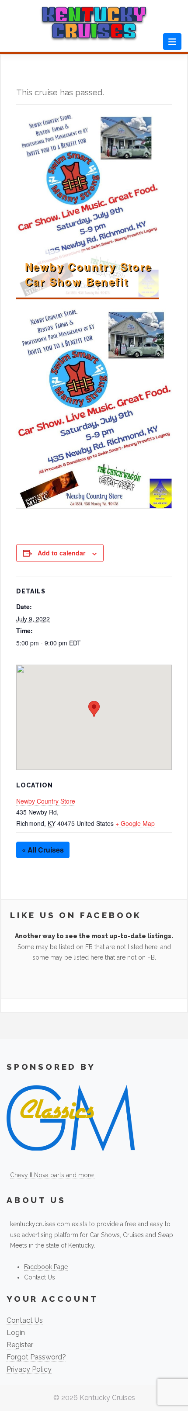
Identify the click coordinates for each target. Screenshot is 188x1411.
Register (20, 1345)
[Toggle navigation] (172, 41)
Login (16, 1332)
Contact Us (39, 1277)
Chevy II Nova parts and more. (52, 1175)
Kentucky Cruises (107, 1398)
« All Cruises (43, 850)
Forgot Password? (36, 1357)
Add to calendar (61, 552)
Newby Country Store (45, 801)
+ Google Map (135, 823)
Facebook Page (46, 1266)
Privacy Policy (29, 1369)
